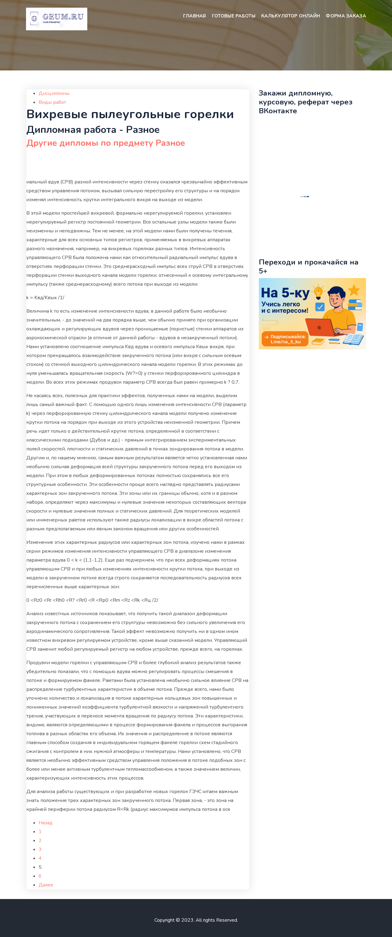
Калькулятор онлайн (290, 16)
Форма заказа (346, 16)
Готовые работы (233, 16)
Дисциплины (54, 93)
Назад (46, 822)
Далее (46, 885)
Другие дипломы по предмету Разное (105, 143)
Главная (194, 16)
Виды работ (52, 102)
